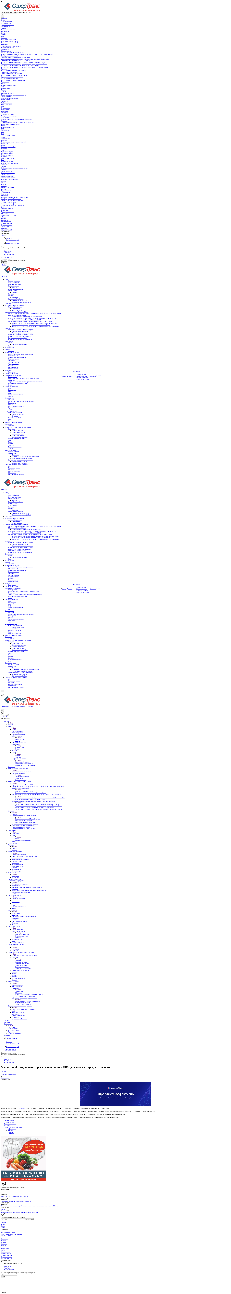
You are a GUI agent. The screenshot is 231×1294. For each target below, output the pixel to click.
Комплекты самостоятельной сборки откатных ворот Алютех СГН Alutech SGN (40, 798)
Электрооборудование (22, 776)
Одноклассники (9, 254)
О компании (4, 1239)
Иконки (10, 1132)
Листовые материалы (18, 898)
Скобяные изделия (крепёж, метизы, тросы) (25, 955)
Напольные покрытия (22, 934)
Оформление (12, 1129)
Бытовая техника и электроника (21, 772)
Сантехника (15, 949)
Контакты (4, 1244)
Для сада (14, 848)
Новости (3, 1240)
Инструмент (15, 876)
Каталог (10, 724)
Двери (17, 838)
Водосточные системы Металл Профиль (27, 819)
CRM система (21, 1108)
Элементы (11, 1133)
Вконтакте (7, 251)
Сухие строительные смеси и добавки (23, 1009)
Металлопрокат (16, 913)
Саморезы (18, 960)
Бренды (3, 1227)
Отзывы (3, 1242)
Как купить (11, 1027)
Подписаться (29, 1219)
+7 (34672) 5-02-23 (6, 230)
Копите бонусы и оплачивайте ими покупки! (15, 1196)
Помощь (3, 1245)
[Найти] (2, 16)
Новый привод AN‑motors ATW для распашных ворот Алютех (20, 1212)
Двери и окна (16, 833)
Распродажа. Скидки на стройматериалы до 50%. (16, 1201)
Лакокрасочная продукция (20, 884)
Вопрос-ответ (5, 1248)
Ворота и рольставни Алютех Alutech (23, 785)
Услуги (3, 1226)
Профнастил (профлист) (22, 762)
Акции (3, 1224)
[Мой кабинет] (1, 693)
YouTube (7, 252)
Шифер (17, 755)
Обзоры (3, 1250)
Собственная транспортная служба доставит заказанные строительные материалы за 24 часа (29, 1206)
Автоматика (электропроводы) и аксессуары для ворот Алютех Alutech (37, 804)
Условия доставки (6, 1255)
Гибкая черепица (20, 739)
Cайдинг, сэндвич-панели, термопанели (27, 1001)
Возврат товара (5, 1252)
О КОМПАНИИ (6, 1235)
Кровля (14, 729)
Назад (11, 723)
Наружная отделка (17, 985)
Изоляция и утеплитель (19, 854)
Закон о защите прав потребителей (11, 1234)
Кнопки (10, 1130)
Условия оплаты (6, 1253)
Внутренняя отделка (18, 929)
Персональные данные (8, 1232)
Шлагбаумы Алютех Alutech (24, 791)
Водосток (14, 814)
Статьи (3, 1209)
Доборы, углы (19, 747)
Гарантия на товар (6, 1257)
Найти (3, 1276)
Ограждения (19, 991)
